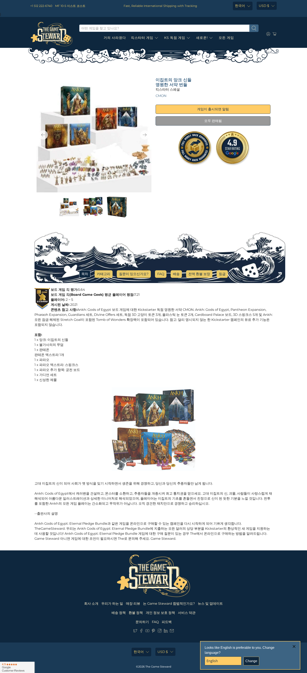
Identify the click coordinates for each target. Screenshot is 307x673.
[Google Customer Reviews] (17, 667)
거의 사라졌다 (115, 38)
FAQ (160, 274)
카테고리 (103, 274)
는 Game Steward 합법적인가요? (169, 604)
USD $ (264, 6)
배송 (176, 274)
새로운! (202, 38)
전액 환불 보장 (199, 274)
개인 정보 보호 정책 (160, 613)
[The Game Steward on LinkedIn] (166, 632)
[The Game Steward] (51, 34)
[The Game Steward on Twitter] (135, 632)
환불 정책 (136, 613)
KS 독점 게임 (174, 38)
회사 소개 (91, 604)
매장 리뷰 (133, 604)
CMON (161, 96)
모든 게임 (226, 38)
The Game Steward (158, 666)
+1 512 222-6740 (41, 6)
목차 (84, 274)
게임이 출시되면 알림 (213, 109)
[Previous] (43, 135)
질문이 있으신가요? (133, 274)
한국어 (240, 6)
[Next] (144, 135)
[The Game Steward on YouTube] (147, 632)
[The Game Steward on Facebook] (141, 632)
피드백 (167, 622)
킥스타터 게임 (142, 38)
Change (251, 661)
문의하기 (142, 622)
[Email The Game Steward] (172, 632)
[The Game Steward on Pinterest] (153, 632)
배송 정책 (119, 613)
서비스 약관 (186, 613)
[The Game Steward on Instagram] (160, 632)
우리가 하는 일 (112, 604)
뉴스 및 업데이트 (210, 604)
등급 (222, 274)
